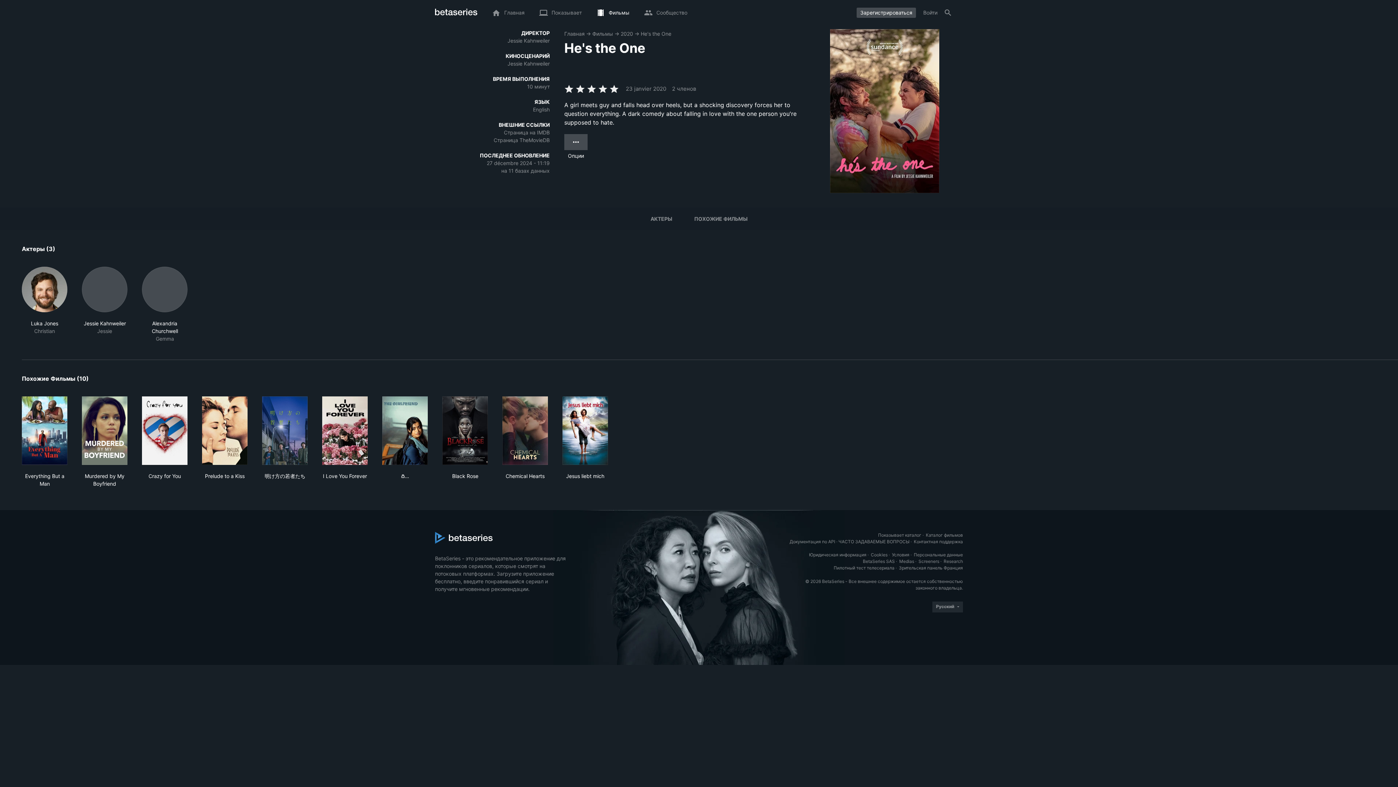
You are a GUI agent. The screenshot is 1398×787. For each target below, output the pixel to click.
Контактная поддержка (938, 541)
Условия (900, 554)
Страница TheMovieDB (522, 140)
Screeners (929, 561)
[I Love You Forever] (345, 430)
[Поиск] (948, 13)
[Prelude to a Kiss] (225, 430)
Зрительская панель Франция (931, 568)
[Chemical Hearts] (525, 430)
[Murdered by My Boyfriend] (104, 430)
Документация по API (812, 541)
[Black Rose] (465, 430)
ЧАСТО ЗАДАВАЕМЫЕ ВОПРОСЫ (873, 541)
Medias (906, 561)
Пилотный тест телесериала (864, 568)
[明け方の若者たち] (285, 430)
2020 (627, 34)
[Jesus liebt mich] (585, 430)
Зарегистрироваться (886, 12)
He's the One (656, 34)
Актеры (661, 219)
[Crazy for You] (164, 430)
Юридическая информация (837, 554)
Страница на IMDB (527, 132)
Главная (574, 34)
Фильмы (602, 34)
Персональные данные (938, 554)
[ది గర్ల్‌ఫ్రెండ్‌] (405, 430)
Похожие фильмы (721, 219)
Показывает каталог (899, 535)
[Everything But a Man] (44, 430)
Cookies (879, 554)
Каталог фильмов (944, 535)
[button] (44, 304)
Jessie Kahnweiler (529, 41)
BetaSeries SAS (879, 561)
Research (953, 561)
